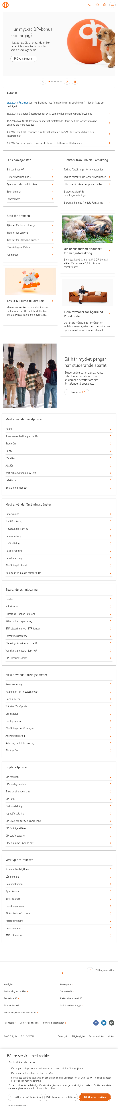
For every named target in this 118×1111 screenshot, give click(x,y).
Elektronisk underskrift (18, 791)
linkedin (103, 1023)
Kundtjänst (9, 984)
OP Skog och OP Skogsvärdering (23, 820)
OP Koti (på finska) (28, 1022)
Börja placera (13, 699)
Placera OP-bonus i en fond (20, 613)
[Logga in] (105, 5)
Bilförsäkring (12, 514)
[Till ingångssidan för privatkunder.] (5, 5)
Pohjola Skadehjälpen (17, 869)
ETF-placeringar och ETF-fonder (23, 628)
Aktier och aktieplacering (19, 621)
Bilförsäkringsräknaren (18, 913)
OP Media (9, 1022)
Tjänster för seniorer (18, 232)
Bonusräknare (13, 928)
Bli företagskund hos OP (20, 176)
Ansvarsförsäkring (15, 735)
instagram (111, 1023)
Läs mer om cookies (16, 1105)
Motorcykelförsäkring (17, 528)
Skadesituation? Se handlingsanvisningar (75, 193)
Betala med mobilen (16, 487)
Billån (9, 450)
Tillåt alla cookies (95, 1097)
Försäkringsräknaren (16, 906)
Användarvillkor (96, 1036)
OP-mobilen (12, 776)
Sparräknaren (14, 191)
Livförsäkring (13, 543)
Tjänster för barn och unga (21, 225)
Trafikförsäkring (14, 521)
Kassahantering (14, 684)
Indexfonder (12, 606)
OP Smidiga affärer (16, 828)
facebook (96, 1023)
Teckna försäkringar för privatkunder (83, 169)
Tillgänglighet (78, 1036)
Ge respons (65, 984)
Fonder (9, 599)
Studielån (11, 443)
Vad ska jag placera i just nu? (21, 650)
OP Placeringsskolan (16, 657)
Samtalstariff (10, 998)
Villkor (111, 1036)
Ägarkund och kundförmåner (22, 184)
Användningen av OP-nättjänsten (20, 1012)
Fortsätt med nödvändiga (25, 1097)
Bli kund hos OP (15, 169)
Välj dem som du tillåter (61, 1097)
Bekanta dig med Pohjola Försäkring (83, 202)
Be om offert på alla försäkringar (23, 572)
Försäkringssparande (17, 635)
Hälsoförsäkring (14, 550)
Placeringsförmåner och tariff (21, 643)
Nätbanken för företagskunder (22, 691)
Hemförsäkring (13, 536)
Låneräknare (13, 198)
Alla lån (10, 465)
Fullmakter (12, 254)
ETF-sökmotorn (14, 935)
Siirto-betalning (14, 806)
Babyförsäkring (14, 558)
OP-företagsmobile (16, 784)
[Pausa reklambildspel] (75, 82)
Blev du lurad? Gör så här (19, 843)
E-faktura (11, 480)
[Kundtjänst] (97, 5)
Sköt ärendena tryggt (70, 1005)
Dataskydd (63, 1036)
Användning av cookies (15, 991)
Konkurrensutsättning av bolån (22, 436)
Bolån (9, 428)
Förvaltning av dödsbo (19, 247)
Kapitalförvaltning (15, 813)
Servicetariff (66, 991)
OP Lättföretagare (15, 835)
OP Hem (10, 798)
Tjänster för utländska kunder (23, 240)
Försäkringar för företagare (20, 728)
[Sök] (89, 5)
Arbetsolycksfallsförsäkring (20, 743)
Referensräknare (14, 920)
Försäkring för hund (16, 565)
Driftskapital (12, 713)
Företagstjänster (14, 721)
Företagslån (12, 750)
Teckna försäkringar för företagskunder (85, 176)
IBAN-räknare (13, 898)
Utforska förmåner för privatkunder (83, 184)
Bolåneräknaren (14, 884)
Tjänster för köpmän (17, 706)
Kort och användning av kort (21, 472)
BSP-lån (10, 458)
